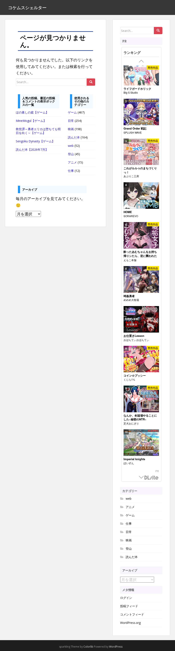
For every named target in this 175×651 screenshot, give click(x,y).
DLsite (151, 477)
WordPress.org (130, 623)
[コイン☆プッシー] (141, 359)
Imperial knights (134, 459)
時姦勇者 (129, 296)
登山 (71, 154)
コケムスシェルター (27, 7)
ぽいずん (129, 463)
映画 (71, 129)
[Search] (91, 82)
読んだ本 (74, 137)
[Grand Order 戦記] (141, 112)
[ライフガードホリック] (141, 75)
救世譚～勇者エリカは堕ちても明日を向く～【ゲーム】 (38, 131)
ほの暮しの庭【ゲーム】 (32, 112)
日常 (71, 121)
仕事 (71, 171)
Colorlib (88, 646)
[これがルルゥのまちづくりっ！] (141, 151)
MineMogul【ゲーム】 (31, 121)
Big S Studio (131, 92)
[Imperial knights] (141, 442)
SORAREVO (131, 216)
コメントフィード (132, 614)
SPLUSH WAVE (133, 132)
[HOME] (141, 195)
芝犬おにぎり (131, 423)
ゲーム (72, 112)
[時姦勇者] (141, 279)
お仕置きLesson (134, 336)
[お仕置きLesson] (141, 319)
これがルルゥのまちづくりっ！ (140, 170)
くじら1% (129, 379)
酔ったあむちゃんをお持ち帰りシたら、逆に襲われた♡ (140, 256)
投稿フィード (129, 606)
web (71, 146)
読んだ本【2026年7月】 (32, 149)
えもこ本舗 (130, 260)
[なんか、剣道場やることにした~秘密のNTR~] (141, 399)
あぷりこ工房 (131, 176)
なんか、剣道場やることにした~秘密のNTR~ (140, 417)
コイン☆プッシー (135, 375)
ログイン (126, 598)
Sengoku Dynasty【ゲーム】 (35, 141)
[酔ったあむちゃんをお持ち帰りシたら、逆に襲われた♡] (141, 235)
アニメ (72, 162)
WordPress (115, 646)
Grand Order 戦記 (135, 128)
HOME (128, 212)
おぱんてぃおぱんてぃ (136, 340)
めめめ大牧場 (131, 300)
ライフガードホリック (137, 89)
